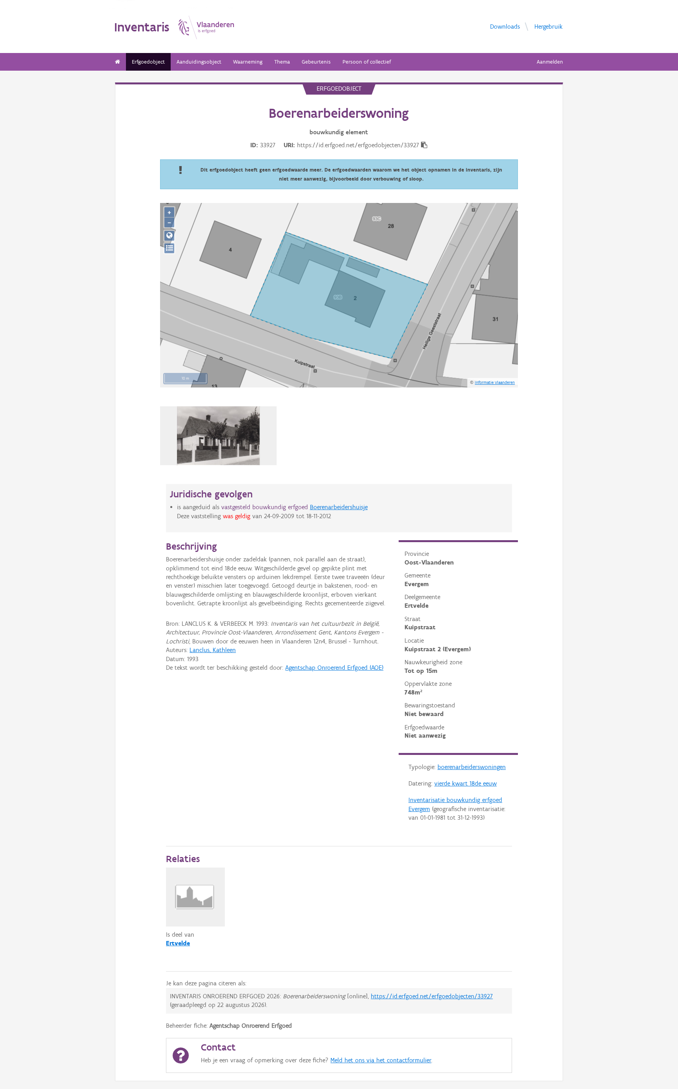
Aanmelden (550, 61)
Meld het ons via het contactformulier (380, 1060)
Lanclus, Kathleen (213, 650)
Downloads (505, 26)
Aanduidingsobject (199, 61)
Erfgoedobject (148, 61)
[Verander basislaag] (169, 248)
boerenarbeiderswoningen (471, 767)
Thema (282, 61)
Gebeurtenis (316, 61)
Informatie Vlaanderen (495, 382)
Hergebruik (548, 26)
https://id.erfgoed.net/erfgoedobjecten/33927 (432, 996)
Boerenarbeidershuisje (339, 507)
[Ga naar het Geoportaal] (169, 236)
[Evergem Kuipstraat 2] (218, 435)
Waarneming (247, 61)
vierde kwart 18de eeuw (465, 783)
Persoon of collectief (367, 61)
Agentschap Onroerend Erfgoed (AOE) (334, 667)
